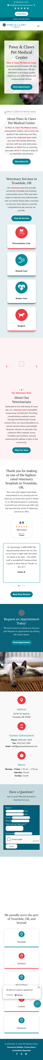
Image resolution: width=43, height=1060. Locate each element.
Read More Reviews (21, 594)
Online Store (21, 14)
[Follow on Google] (26, 1054)
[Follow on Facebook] (17, 1054)
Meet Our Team (21, 450)
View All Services (21, 218)
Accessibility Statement (21, 1050)
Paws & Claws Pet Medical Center (21, 62)
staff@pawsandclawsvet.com (24, 746)
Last (26, 814)
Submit (11, 846)
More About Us (21, 161)
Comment (10, 833)
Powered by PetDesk (15, 1047)
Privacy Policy (30, 1047)
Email (9, 817)
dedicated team (24, 137)
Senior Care (21, 298)
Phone (8, 820)
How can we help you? (16, 824)
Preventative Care (21, 243)
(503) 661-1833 (25, 740)
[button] (37, 1003)
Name (9, 807)
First (26, 811)
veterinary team (18, 187)
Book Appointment (21, 19)
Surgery (21, 325)
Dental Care (21, 270)
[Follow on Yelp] (21, 1054)
